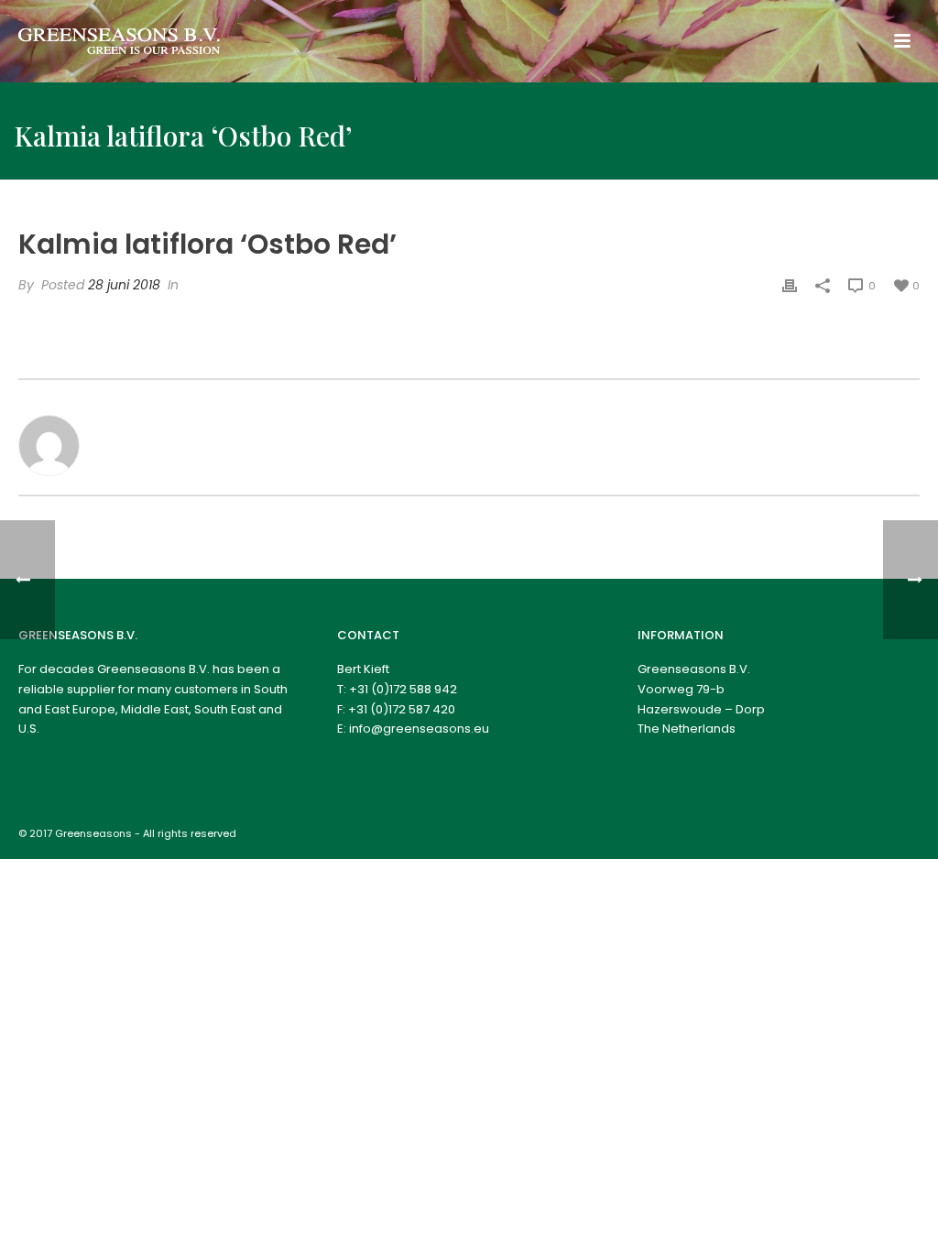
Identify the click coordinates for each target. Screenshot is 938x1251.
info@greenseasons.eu (419, 728)
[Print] (789, 285)
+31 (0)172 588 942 (403, 689)
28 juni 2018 (124, 285)
